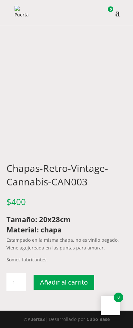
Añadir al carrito (64, 282)
